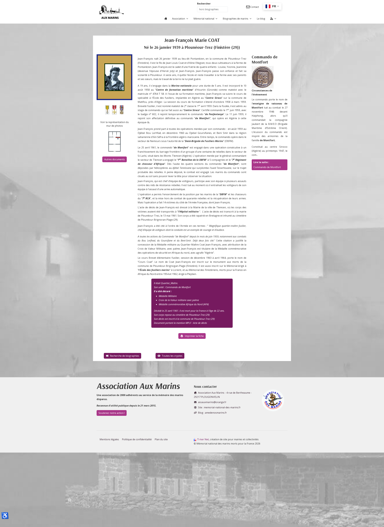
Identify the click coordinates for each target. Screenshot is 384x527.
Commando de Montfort (267, 167)
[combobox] (212, 9)
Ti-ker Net (203, 439)
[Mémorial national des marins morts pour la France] (111, 11)
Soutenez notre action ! (112, 413)
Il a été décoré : (163, 291)
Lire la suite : (261, 162)
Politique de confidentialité (137, 439)
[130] (263, 77)
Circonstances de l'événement (262, 92)
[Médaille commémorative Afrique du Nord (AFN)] (122, 109)
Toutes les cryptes (172, 355)
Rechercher (204, 3)
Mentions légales (109, 439)
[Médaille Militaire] (107, 109)
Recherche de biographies (124, 355)
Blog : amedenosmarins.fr (212, 412)
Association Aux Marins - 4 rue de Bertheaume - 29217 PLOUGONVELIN (223, 394)
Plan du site (161, 439)
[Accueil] (166, 18)
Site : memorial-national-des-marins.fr (219, 407)
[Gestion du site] (273, 18)
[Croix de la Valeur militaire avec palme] (114, 109)
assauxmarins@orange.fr (212, 402)
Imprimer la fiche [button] (194, 336)
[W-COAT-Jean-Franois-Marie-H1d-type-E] (114, 77)
